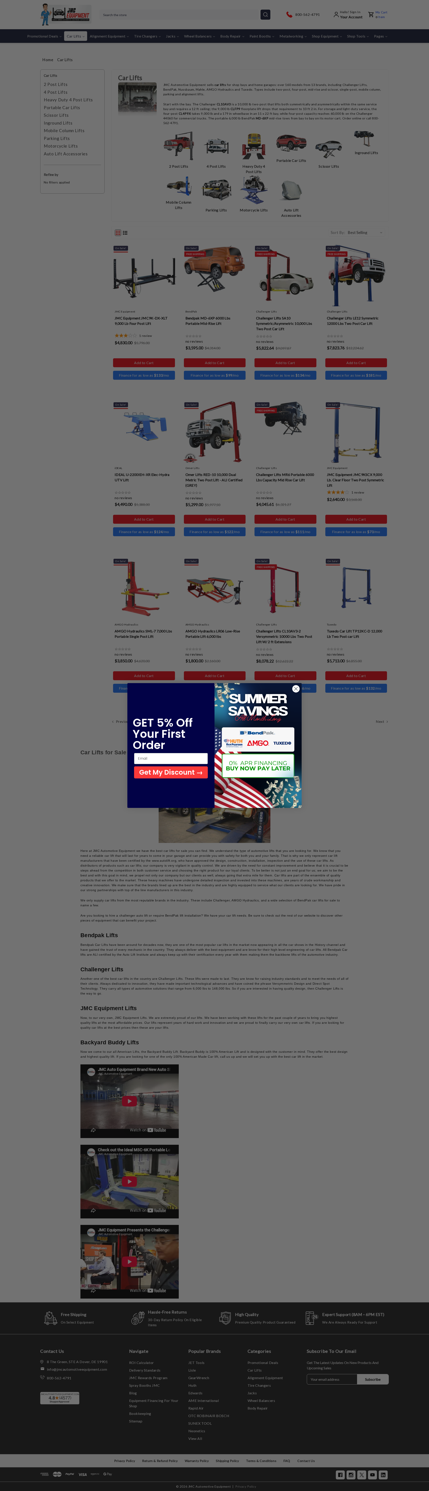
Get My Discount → (171, 772)
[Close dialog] (296, 689)
